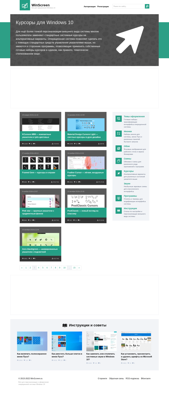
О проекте (102, 378)
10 (64, 268)
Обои (127, 146)
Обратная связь (116, 378)
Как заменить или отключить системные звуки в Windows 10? (100, 357)
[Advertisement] (84, 88)
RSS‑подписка (132, 378)
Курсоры (129, 171)
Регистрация (103, 6)
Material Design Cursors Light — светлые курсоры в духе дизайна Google (84, 137)
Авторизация (90, 6)
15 (74, 268)
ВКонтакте (146, 378)
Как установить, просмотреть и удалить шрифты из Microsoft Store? (136, 357)
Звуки (127, 183)
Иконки (128, 131)
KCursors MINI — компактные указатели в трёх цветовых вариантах (36, 137)
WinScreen (41, 5)
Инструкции (130, 208)
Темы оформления (134, 116)
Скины (127, 158)
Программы (130, 196)
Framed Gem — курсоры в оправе (38, 173)
